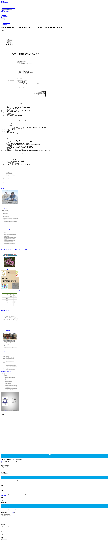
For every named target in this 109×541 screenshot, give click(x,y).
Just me (3, 472)
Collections (7, 11)
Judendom (5, 24)
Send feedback (3, 502)
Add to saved (11, 19)
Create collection (4, 473)
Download (3, 413)
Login (2, 6)
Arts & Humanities (7, 21)
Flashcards (3, 11)
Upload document (4, 8)
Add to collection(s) (5, 19)
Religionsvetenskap (7, 23)
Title (1, 462)
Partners (5, 493)
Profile (2, 17)
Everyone (4, 471)
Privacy (2, 495)
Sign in (2, 461)
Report (2, 493)
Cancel (2, 539)
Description (5, 465)
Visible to (2, 469)
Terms (5, 495)
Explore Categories (4, 2)
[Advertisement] (38, 34)
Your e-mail (3, 524)
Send (6, 539)
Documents (3, 487)
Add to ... (2, 18)
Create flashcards (11, 8)
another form (11, 512)
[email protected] (8, 136)
